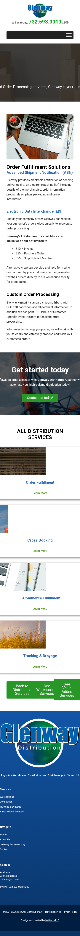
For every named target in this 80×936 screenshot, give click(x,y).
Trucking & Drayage (10, 806)
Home (3, 834)
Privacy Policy (70, 911)
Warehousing (7, 796)
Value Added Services (12, 811)
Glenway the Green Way (12, 844)
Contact (4, 849)
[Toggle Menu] (69, 35)
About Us (5, 839)
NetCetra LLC (52, 920)
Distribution (6, 801)
